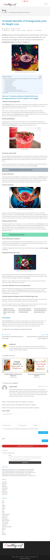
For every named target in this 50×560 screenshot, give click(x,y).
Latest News (4, 525)
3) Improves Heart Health (9, 82)
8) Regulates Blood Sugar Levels (10, 88)
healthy (12, 329)
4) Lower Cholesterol (8, 83)
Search (3, 438)
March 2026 (4, 482)
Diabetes (13, 30)
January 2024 (4, 494)
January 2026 (4, 483)
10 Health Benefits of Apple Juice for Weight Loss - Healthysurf (19, 401)
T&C (37, 556)
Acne (3, 500)
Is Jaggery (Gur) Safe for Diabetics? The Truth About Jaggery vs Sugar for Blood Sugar (18, 469)
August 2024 (4, 489)
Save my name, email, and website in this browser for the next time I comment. (21, 428)
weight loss (29, 30)
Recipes (3, 529)
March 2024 (4, 491)
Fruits (3, 509)
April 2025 (4, 485)
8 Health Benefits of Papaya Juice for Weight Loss (13, 374)
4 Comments (38, 30)
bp (2, 503)
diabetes (5, 329)
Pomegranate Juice (23, 329)
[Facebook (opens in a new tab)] (25, 1)
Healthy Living (4, 516)
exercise (19, 30)
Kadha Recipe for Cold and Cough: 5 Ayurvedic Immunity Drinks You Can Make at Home (19, 475)
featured (3, 508)
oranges (46, 248)
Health (23, 30)
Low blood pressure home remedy (16, 234)
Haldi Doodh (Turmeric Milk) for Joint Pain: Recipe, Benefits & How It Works (16, 474)
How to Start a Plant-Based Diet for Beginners (36, 374)
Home (13, 556)
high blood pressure (6, 520)
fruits (9, 329)
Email (10, 455)
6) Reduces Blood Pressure (9, 86)
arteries (35, 165)
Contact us (22, 556)
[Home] (2, 12)
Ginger (3, 511)
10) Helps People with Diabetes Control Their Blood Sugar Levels (16, 91)
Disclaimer (27, 556)
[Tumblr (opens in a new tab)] (27, 1)
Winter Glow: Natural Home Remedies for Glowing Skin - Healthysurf (21, 404)
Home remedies (5, 522)
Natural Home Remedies (6, 526)
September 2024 (5, 488)
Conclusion (6, 92)
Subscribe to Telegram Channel (25, 446)
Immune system (5, 523)
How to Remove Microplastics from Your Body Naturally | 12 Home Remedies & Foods (40, 310)
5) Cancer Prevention (8, 85)
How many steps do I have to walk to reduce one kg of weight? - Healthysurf (22, 407)
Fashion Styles (13, 386)
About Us (17, 556)
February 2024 (4, 492)
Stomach (3, 532)
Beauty (3, 502)
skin (3, 531)
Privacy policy (32, 556)
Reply (47, 386)
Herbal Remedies (5, 519)
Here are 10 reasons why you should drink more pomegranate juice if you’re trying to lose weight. (22, 78)
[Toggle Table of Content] (39, 77)
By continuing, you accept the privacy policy (19, 460)
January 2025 (4, 486)
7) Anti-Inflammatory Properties (10, 87)
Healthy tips (6, 30)
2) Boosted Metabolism (9, 81)
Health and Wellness (6, 514)
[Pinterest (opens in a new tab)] (26, 1)
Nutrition (4, 528)
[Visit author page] (4, 346)
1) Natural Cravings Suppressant (10, 79)
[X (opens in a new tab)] (23, 1)
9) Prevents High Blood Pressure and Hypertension (13, 90)
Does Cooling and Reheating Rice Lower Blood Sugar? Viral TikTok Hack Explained (25, 310)
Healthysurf (6, 28)
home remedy (16, 329)
